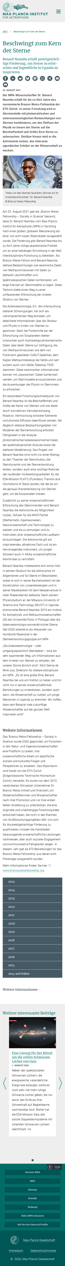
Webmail (32, 1207)
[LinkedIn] (13, 78)
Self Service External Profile (32, 1224)
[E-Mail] (57, 78)
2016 (11, 957)
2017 (11, 948)
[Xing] (50, 78)
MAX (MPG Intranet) (32, 1215)
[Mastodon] (35, 78)
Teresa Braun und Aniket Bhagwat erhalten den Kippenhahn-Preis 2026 (32, 1057)
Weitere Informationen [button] (20, 989)
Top (57, 1167)
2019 (11, 931)
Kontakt (32, 1198)
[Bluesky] (27, 78)
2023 (11, 898)
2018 (11, 940)
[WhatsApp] (42, 78)
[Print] (5, 84)
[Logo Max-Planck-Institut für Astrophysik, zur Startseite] (26, 11)
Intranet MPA (32, 1172)
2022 (11, 906)
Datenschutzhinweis (43, 1250)
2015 (11, 965)
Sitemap (32, 1189)
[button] (59, 184)
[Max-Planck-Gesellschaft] (16, 1240)
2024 (11, 890)
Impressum (16, 1250)
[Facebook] (5, 78)
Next (60, 1083)
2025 (11, 881)
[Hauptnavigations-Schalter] (58, 11)
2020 (11, 923)
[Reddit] (20, 78)
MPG (32, 1181)
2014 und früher (19, 973)
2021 (11, 915)
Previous (4, 1083)
